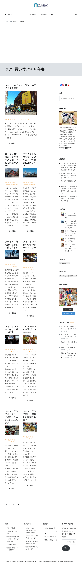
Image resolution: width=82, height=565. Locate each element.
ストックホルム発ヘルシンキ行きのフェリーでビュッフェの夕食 (70, 224)
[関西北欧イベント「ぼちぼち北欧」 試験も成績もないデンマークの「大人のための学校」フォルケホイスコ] (74, 303)
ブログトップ (33, 14)
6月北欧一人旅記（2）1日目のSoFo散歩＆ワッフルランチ (70, 247)
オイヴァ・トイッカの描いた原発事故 (70, 215)
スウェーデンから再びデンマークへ (29, 329)
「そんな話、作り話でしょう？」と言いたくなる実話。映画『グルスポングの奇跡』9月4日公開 (68, 166)
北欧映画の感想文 (12, 544)
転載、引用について (50, 540)
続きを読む (12, 143)
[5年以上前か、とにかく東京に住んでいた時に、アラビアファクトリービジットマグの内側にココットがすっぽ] (74, 297)
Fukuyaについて (49, 528)
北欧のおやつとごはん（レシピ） (32, 548)
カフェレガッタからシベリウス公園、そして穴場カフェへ (11, 160)
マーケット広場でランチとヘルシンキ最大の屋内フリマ (29, 160)
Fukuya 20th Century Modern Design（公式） (31, 530)
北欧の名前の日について (12, 532)
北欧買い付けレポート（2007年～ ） (12, 549)
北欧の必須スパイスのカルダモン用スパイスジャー (68, 355)
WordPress (69, 561)
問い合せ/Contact (50, 537)
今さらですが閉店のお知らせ (68, 182)
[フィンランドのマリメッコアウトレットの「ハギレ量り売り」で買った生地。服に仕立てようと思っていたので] (62, 297)
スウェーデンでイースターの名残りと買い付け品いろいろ (11, 417)
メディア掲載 (10, 528)
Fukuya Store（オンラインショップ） (32, 537)
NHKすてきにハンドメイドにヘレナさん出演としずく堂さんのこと (69, 175)
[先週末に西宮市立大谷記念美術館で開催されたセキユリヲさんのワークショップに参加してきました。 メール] (68, 297)
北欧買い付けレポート (46, 14)
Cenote (45, 561)
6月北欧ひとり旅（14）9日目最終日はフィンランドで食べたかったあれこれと (69, 190)
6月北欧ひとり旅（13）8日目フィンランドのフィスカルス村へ (69, 199)
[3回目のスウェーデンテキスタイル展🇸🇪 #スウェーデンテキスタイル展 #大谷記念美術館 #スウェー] (74, 291)
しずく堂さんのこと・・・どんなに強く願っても (70, 233)
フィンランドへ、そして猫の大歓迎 (11, 329)
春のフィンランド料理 (68, 342)
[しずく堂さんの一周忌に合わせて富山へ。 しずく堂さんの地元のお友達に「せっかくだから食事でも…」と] (62, 291)
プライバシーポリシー (50, 532)
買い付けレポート (10, 119)
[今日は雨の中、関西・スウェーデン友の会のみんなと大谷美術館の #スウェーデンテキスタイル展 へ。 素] (62, 303)
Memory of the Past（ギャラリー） (32, 542)
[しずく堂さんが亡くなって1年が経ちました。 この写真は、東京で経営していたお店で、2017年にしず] (68, 291)
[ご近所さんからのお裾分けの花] (68, 303)
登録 (66, 548)
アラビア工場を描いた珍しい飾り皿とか (11, 244)
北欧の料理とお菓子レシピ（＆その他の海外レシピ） (12, 539)
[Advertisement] (41, 47)
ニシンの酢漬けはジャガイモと (70, 240)
